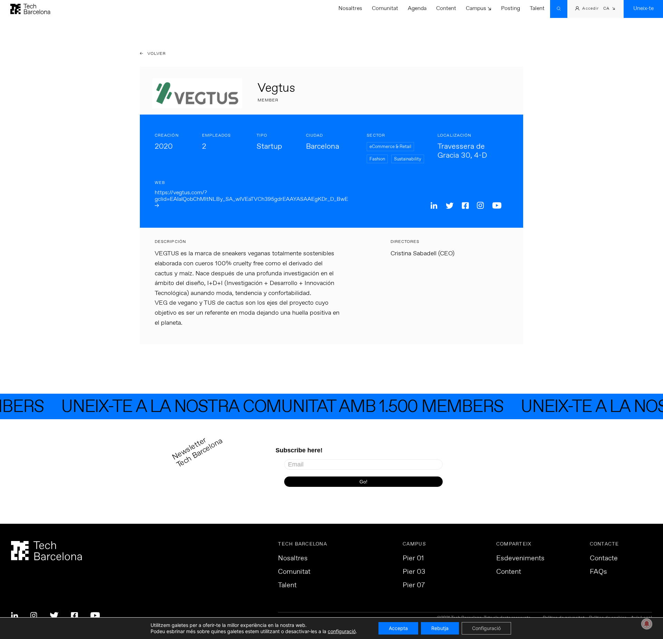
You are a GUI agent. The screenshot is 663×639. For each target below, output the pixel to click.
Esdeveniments (520, 558)
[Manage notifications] (646, 623)
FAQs (598, 572)
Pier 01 (413, 558)
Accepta (398, 628)
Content (446, 8)
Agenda (417, 8)
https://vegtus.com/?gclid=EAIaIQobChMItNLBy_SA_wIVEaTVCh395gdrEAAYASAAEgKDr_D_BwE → (251, 199)
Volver (156, 54)
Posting (510, 8)
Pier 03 (414, 572)
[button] (609, 9)
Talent (537, 8)
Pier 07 (414, 585)
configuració (342, 631)
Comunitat (385, 8)
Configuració (486, 628)
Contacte (604, 558)
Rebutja (440, 628)
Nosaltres (350, 8)
